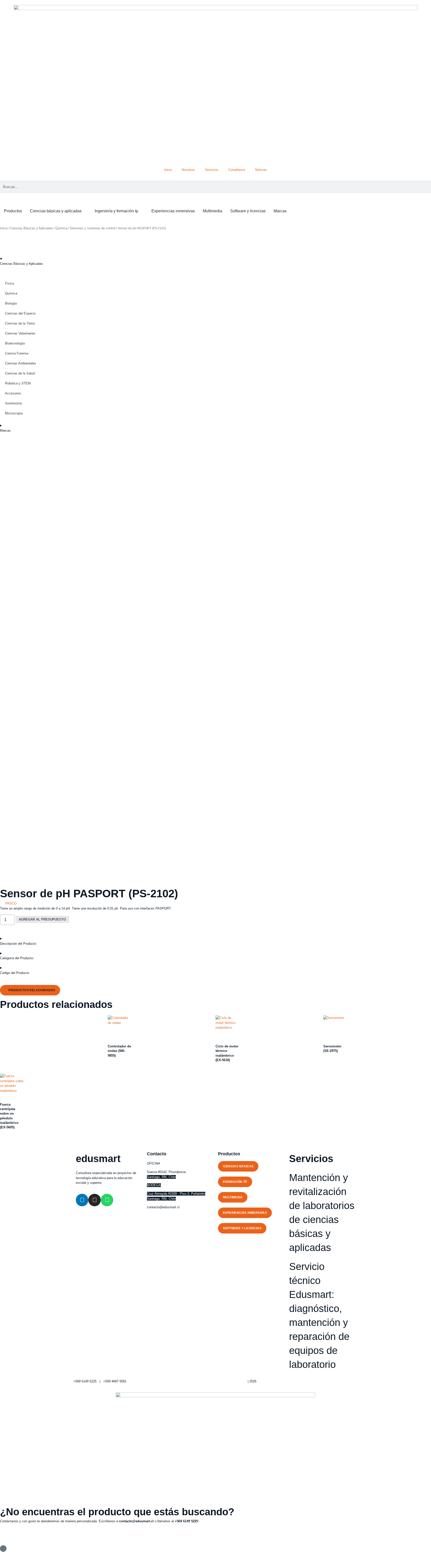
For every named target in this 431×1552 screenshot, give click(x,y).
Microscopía (14, 413)
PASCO (10, 903)
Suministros (13, 403)
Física (9, 283)
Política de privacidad (231, 1381)
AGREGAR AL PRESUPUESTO (42, 919)
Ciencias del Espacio (20, 313)
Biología (11, 303)
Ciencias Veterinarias (20, 333)
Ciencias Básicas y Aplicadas (31, 228)
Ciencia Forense (16, 353)
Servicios (211, 170)
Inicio (168, 170)
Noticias (261, 170)
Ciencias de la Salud (20, 373)
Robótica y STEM (18, 383)
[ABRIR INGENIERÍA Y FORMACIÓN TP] (141, 211)
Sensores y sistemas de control (92, 228)
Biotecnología (15, 343)
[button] (30, 990)
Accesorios (13, 393)
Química (61, 228)
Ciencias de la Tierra (20, 323)
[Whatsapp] (107, 1200)
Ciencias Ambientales (20, 363)
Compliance (236, 170)
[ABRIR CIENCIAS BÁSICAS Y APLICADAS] (85, 211)
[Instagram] (94, 1200)
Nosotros (188, 170)
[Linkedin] (82, 1200)
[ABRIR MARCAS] (290, 211)
